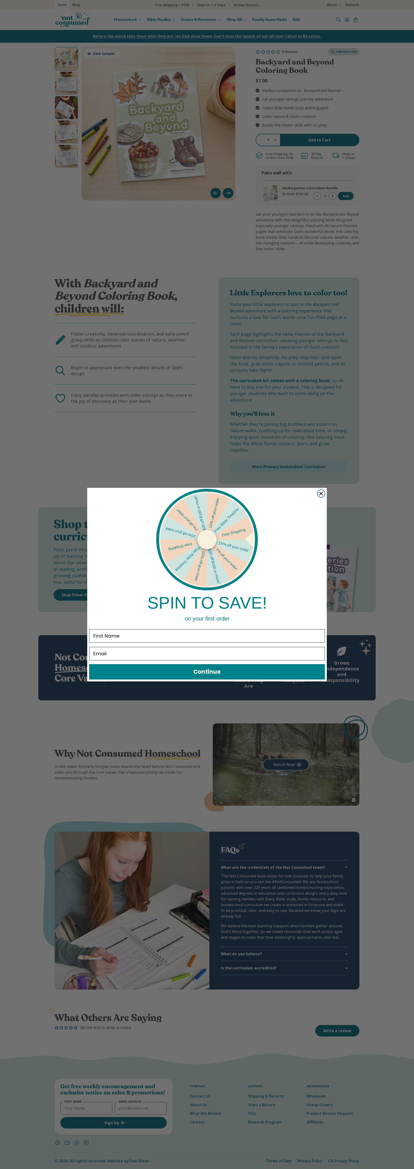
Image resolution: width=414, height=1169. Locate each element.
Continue (207, 672)
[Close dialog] (321, 493)
